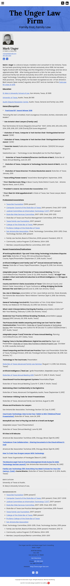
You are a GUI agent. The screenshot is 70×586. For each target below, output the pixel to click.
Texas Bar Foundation (14, 204)
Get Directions (36, 558)
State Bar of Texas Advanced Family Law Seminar (22, 364)
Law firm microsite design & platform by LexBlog (33, 583)
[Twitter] (33, 572)
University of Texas (10, 98)
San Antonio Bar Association (17, 522)
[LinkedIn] (37, 572)
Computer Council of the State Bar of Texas (23, 208)
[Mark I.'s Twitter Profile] (7, 59)
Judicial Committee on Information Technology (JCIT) (27, 211)
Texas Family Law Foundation (17, 221)
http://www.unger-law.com (39, 566)
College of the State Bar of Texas (19, 225)
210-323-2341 (7, 56)
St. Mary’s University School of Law (16, 93)
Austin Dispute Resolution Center (15, 102)
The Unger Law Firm (35, 16)
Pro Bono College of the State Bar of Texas (23, 228)
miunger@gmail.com (9, 54)
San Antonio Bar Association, (17, 231)
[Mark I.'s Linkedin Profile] (4, 59)
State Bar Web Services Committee (20, 214)
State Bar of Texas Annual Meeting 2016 (18, 375)
